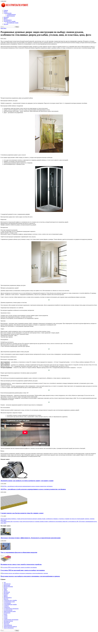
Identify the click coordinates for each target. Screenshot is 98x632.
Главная (6, 10)
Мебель (6, 18)
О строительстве (8, 610)
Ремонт (6, 11)
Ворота (5, 588)
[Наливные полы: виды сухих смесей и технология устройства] (6, 561)
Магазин (6, 24)
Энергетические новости (10, 626)
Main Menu (3, 28)
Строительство (7, 13)
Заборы (6, 590)
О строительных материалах (11, 608)
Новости (6, 599)
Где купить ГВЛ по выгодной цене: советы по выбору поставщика (23, 570)
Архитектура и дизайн (9, 21)
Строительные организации (11, 619)
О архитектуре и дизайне (10, 600)
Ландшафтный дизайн (12, 22)
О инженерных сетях (9, 601)
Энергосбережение (9, 627)
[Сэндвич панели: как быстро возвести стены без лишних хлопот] (14, 510)
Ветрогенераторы (8, 586)
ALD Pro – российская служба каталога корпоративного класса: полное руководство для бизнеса (33, 489)
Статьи (5, 615)
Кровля (6, 594)
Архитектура (7, 583)
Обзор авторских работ (10, 611)
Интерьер (6, 17)
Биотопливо (7, 585)
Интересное (7, 592)
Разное (5, 614)
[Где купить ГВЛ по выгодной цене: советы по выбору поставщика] (19, 567)
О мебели (6, 605)
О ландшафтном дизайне (10, 604)
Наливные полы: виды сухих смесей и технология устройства (21, 564)
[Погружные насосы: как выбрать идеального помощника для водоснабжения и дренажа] (24, 573)
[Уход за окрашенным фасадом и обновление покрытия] (6, 549)
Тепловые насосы (8, 621)
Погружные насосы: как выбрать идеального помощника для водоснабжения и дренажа (30, 576)
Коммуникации (11, 15)
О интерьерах (7, 603)
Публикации (7, 612)
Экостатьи (6, 623)
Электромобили (8, 625)
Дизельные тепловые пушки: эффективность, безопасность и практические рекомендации (30, 538)
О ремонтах (7, 607)
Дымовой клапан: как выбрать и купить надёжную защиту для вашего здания (27, 480)
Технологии (7, 622)
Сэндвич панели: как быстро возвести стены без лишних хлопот (22, 513)
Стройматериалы (11, 14)
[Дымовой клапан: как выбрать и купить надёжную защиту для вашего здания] (14, 477)
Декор (5, 589)
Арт (5, 582)
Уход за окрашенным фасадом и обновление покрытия (19, 552)
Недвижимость (8, 20)
